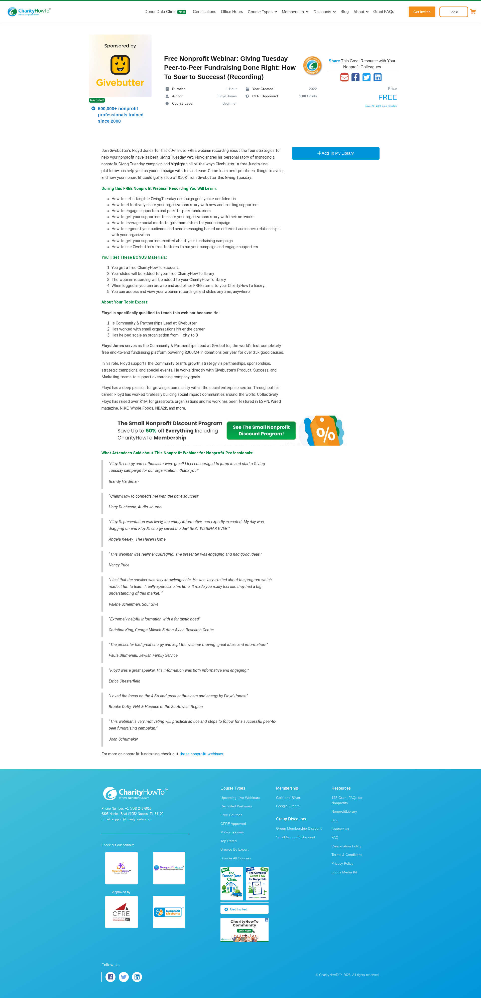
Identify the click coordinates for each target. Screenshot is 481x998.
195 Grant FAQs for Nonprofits (347, 800)
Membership (293, 12)
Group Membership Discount (299, 828)
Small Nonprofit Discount (295, 837)
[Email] (344, 77)
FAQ (334, 837)
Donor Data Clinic (165, 12)
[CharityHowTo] (30, 12)
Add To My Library (337, 153)
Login (453, 12)
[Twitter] (367, 77)
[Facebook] (355, 77)
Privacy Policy (342, 863)
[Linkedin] (378, 77)
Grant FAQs (383, 12)
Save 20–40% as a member (381, 106)
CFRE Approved (233, 824)
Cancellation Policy (346, 846)
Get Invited (422, 12)
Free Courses (231, 815)
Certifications (204, 12)
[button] (473, 12)
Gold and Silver (288, 798)
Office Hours (232, 12)
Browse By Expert (234, 849)
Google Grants (287, 806)
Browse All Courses (235, 858)
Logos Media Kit (344, 872)
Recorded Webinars (236, 806)
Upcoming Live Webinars (240, 798)
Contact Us (340, 829)
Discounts (322, 12)
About (358, 12)
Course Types (260, 12)
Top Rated (228, 841)
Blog (344, 12)
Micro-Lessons (232, 832)
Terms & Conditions (346, 855)
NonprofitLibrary (344, 811)
